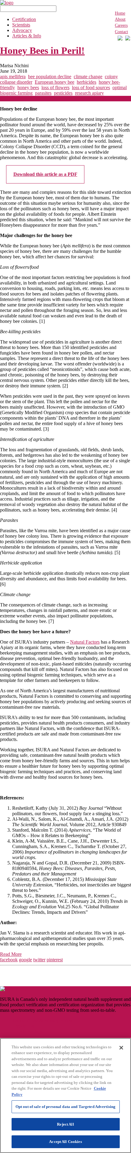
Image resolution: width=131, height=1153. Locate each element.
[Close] (121, 1047)
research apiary (89, 93)
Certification (24, 19)
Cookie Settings (27, 1031)
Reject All (65, 1124)
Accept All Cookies (65, 1141)
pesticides (63, 93)
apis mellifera (13, 76)
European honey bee (54, 82)
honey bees (28, 87)
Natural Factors (85, 642)
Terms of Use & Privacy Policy (42, 1020)
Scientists (21, 24)
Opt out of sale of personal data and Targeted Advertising (65, 1106)
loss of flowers (55, 87)
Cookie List (23, 1026)
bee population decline (49, 76)
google (25, 959)
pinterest (55, 959)
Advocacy (22, 30)
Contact (121, 32)
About (120, 19)
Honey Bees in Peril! (42, 50)
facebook (9, 959)
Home (120, 13)
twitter (39, 959)
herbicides (86, 82)
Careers (121, 25)
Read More (11, 954)
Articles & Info (26, 35)
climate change (88, 76)
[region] (65, 1095)
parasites (43, 93)
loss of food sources (91, 87)
